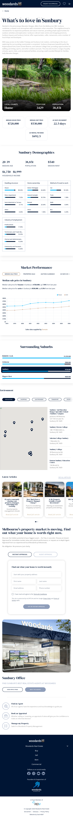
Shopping (24, 399)
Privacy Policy (47, 598)
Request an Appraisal (50, 4)
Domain (45, 329)
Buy (36, 750)
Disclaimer (27, 812)
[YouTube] (38, 773)
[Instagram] (33, 773)
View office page (12, 689)
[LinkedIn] (43, 773)
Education (8, 399)
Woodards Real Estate (34, 746)
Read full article (12, 515)
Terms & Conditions (40, 594)
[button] (5, 436)
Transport (55, 399)
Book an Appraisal (19, 713)
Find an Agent (17, 703)
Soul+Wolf (40, 814)
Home (7, 11)
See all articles (64, 477)
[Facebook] (29, 773)
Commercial (36, 764)
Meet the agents (35, 689)
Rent (36, 760)
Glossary (35, 812)
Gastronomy (39, 399)
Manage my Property (20, 723)
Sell (36, 755)
